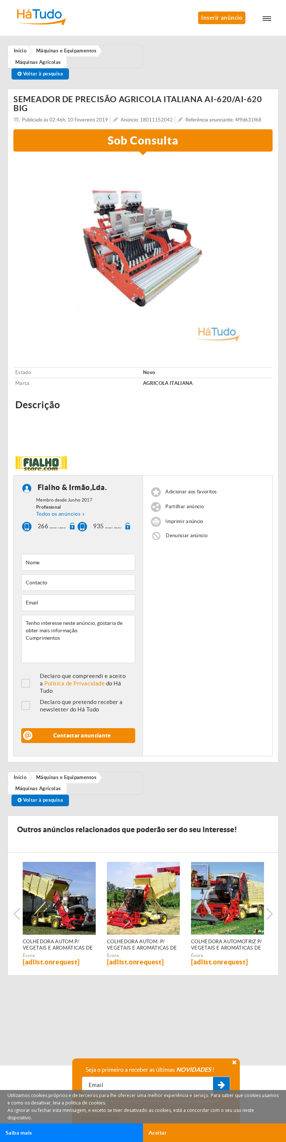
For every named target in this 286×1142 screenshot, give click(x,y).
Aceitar (158, 1133)
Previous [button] (16, 914)
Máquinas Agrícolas (38, 788)
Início (20, 777)
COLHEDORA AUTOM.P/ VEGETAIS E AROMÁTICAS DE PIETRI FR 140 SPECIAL (58, 945)
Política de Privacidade (74, 683)
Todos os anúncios (58, 514)
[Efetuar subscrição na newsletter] (221, 1085)
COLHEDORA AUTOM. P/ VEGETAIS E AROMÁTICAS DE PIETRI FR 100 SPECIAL (142, 945)
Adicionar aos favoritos (191, 492)
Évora (29, 955)
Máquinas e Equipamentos (66, 777)
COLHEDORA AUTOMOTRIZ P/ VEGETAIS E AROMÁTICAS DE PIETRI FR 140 (226, 945)
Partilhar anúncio (184, 507)
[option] (143, 252)
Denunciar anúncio (186, 535)
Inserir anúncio (221, 17)
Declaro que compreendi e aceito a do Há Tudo (82, 683)
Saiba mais (19, 1133)
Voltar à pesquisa (42, 74)
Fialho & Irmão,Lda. (72, 487)
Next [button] (269, 914)
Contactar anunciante (82, 735)
